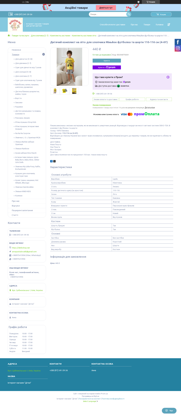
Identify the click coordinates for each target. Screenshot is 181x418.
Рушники (19, 107)
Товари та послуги (20, 35)
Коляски (18, 196)
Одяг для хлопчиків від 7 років (28, 80)
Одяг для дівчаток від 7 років (28, 67)
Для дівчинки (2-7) (23, 63)
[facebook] (51, 162)
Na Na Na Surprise (22, 133)
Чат (171, 411)
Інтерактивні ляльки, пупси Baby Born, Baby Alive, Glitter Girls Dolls (27, 159)
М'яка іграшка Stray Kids (25, 122)
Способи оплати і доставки (112, 24)
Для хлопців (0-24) (23, 72)
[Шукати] (128, 14)
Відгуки (16, 205)
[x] (54, 162)
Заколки (18, 102)
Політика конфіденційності (113, 399)
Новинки (16, 50)
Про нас (134, 24)
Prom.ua (104, 394)
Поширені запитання (22, 210)
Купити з (101, 67)
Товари (147, 24)
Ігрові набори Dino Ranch (25, 153)
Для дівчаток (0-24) (23, 59)
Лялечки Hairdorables (24, 187)
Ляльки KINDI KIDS (23, 191)
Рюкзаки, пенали (22, 118)
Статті (15, 215)
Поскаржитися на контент (90, 399)
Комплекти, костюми (60, 35)
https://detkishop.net (21, 248)
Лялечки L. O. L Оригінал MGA (27, 137)
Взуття (18, 98)
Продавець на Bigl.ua (90, 396)
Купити (107, 61)
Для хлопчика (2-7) (39, 35)
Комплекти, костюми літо (84, 35)
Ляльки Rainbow (22, 149)
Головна (159, 24)
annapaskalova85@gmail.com (24, 252)
